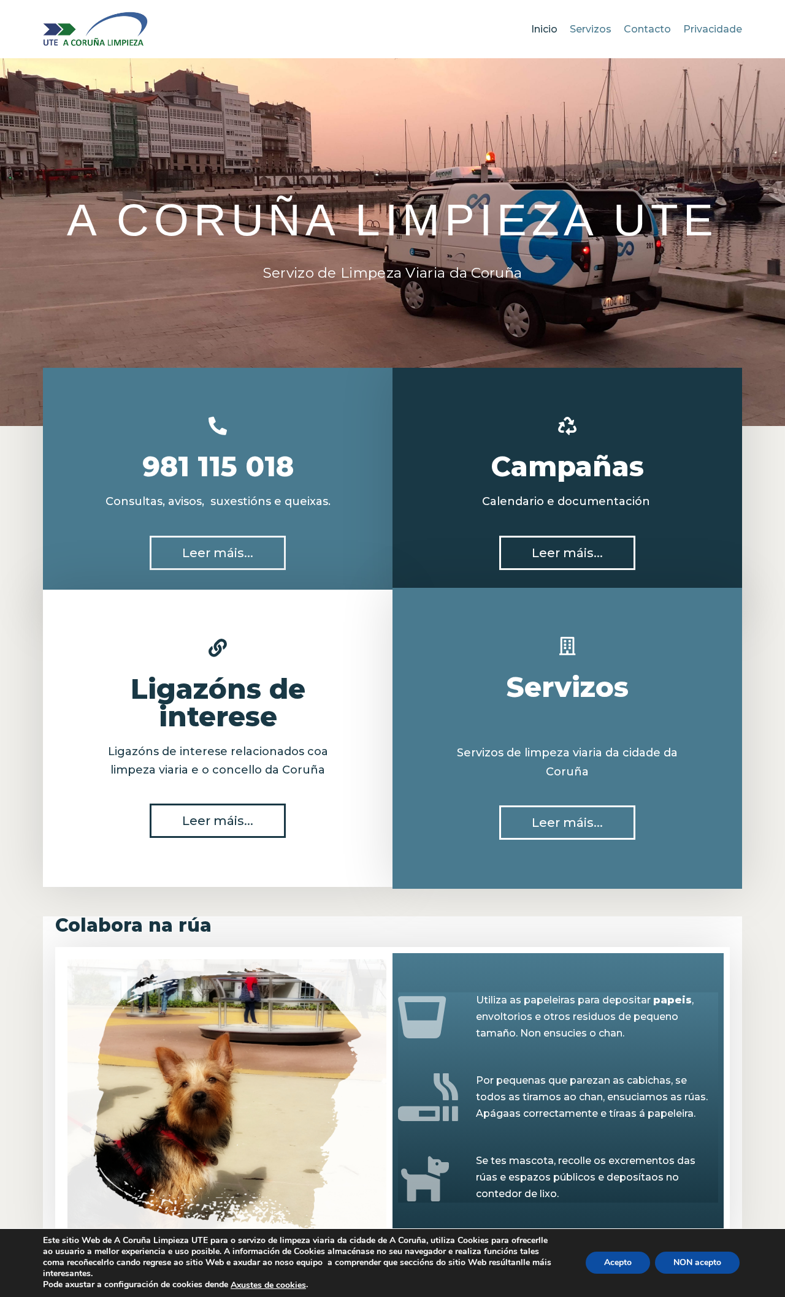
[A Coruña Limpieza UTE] (95, 29)
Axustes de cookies (268, 1285)
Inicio (544, 29)
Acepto (618, 1263)
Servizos (590, 29)
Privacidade (712, 29)
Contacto (647, 29)
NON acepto (697, 1263)
